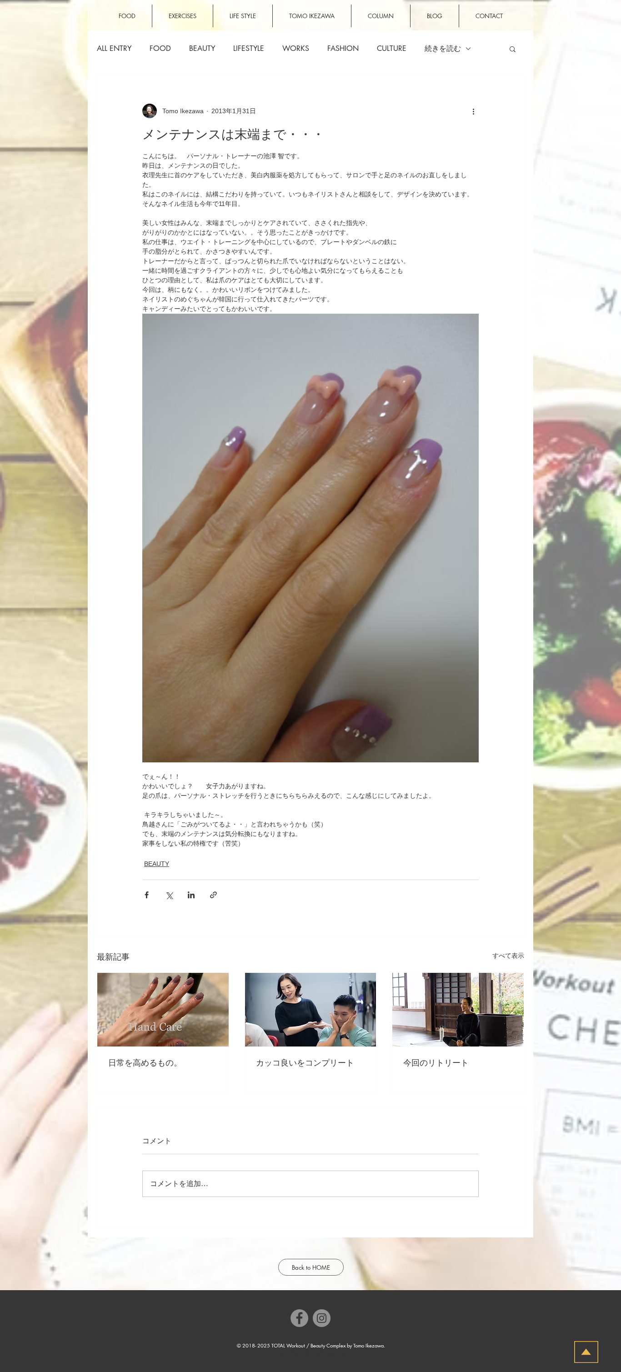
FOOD (160, 48)
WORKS (295, 48)
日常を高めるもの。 (145, 1062)
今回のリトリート (436, 1062)
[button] (512, 48)
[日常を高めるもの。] (163, 1010)
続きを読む (443, 48)
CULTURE (391, 48)
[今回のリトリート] (458, 1010)
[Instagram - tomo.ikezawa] (322, 1318)
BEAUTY (202, 48)
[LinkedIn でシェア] (191, 895)
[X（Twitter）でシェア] (169, 895)
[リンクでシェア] (213, 895)
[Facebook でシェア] (146, 895)
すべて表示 (508, 955)
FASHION (343, 48)
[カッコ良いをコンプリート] (310, 1010)
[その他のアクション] (473, 110)
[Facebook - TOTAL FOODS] (299, 1318)
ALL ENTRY (114, 48)
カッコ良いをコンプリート (305, 1062)
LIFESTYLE (248, 48)
